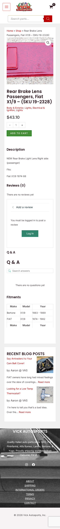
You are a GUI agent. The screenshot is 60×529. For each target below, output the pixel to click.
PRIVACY (30, 498)
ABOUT (30, 481)
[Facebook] (33, 464)
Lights (28, 107)
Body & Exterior (15, 107)
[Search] (48, 18)
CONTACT (30, 502)
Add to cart (19, 133)
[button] (48, 43)
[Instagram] (26, 464)
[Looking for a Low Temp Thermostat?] (45, 394)
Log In (30, 233)
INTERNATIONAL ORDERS (30, 489)
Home (10, 30)
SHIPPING (30, 485)
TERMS (30, 494)
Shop (18, 30)
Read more (44, 382)
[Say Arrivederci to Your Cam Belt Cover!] (45, 364)
